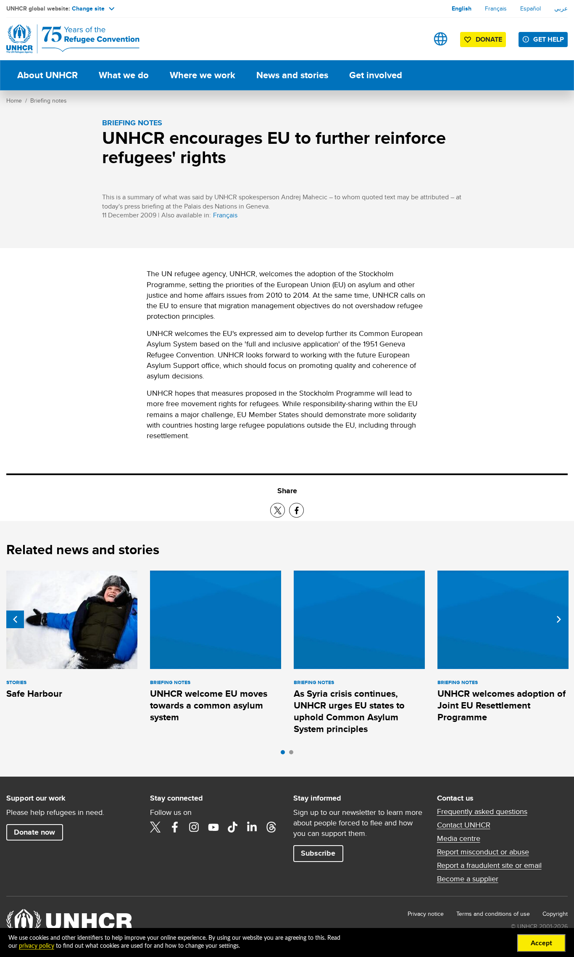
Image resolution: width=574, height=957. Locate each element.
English (461, 8)
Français (496, 8)
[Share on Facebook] (296, 510)
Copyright (555, 913)
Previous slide (15, 619)
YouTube (213, 827)
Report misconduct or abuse (483, 852)
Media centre (458, 838)
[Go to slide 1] (285, 754)
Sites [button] (441, 39)
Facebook (174, 827)
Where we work (202, 75)
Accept (541, 943)
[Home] (65, 39)
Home (14, 100)
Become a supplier (467, 878)
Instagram (194, 827)
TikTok (232, 827)
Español (530, 8)
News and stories (292, 75)
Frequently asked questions (482, 811)
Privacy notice (426, 913)
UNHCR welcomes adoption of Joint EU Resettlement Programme (501, 705)
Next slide (559, 619)
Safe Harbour (34, 694)
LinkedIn (252, 827)
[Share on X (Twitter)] (277, 510)
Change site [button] (88, 8)
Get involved (375, 75)
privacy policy (36, 946)
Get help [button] (548, 39)
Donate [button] (489, 39)
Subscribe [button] (318, 853)
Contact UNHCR (463, 825)
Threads (271, 827)
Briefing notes (48, 100)
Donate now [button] (34, 832)
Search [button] (414, 39)
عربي (561, 8)
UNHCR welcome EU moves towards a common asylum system (208, 705)
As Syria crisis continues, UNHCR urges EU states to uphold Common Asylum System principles (349, 711)
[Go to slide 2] (293, 754)
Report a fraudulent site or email (489, 865)
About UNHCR (47, 75)
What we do (124, 75)
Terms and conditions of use (493, 913)
